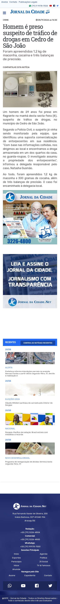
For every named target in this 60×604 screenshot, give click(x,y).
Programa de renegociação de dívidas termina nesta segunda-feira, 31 (28, 463)
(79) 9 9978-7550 (40, 6)
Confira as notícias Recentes (37, 343)
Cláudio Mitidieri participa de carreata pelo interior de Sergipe (28, 404)
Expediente (29, 575)
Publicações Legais (28, 2)
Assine (4, 2)
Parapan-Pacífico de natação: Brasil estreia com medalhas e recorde (26, 433)
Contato (13, 2)
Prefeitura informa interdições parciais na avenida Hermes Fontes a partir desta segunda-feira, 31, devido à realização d (30, 373)
